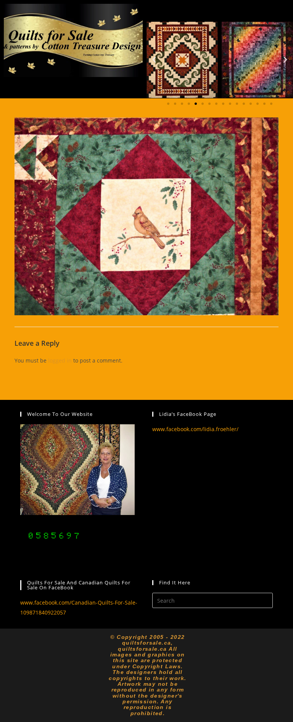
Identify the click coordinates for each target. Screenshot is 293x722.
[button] (154, 60)
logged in (60, 360)
